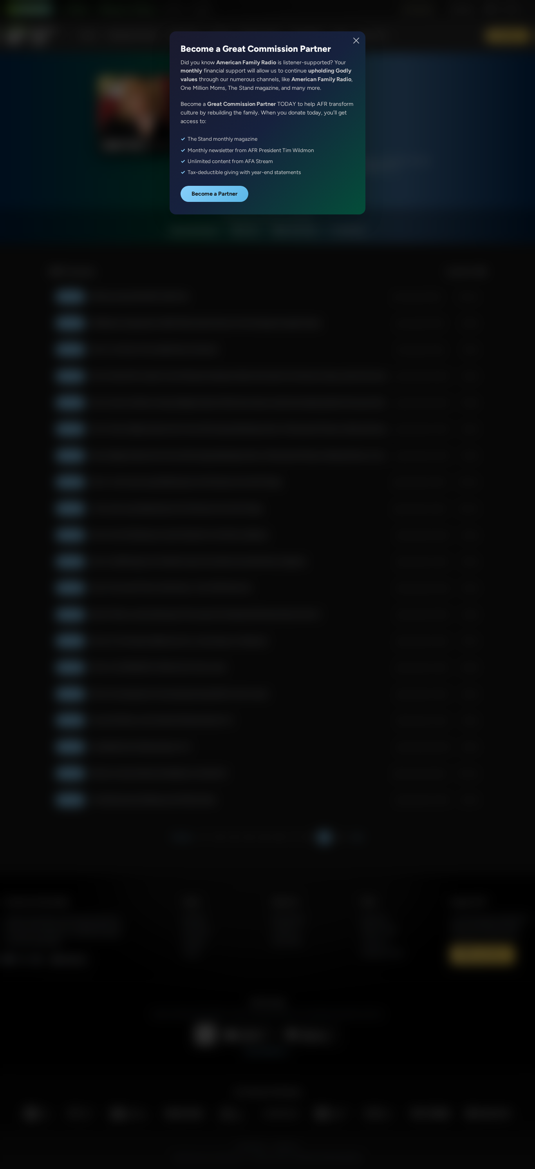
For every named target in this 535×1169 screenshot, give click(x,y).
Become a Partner (214, 193)
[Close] (356, 40)
